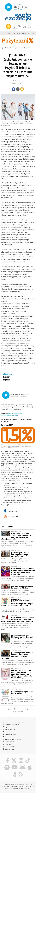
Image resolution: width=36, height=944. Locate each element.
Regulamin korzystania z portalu (19, 786)
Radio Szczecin (7, 48)
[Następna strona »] (27, 709)
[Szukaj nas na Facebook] (7, 758)
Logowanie (8, 744)
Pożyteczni (16, 48)
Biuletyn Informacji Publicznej (13, 739)
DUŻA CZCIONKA (10, 746)
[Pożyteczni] (18, 40)
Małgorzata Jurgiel (18, 83)
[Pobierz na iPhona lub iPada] (30, 765)
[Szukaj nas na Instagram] (21, 758)
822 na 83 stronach (18, 711)
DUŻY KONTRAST (10, 749)
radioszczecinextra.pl (11, 734)
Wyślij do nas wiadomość (25, 33)
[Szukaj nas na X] (14, 758)
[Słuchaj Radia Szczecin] (8, 7)
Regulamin (7, 379)
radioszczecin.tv (9, 737)
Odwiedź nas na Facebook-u (11, 33)
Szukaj (28, 33)
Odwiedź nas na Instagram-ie (17, 33)
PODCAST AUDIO (13, 511)
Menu (33, 33)
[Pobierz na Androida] (23, 765)
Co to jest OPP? (7, 425)
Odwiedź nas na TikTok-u (20, 33)
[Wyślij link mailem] (22, 89)
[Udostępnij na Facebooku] (13, 89)
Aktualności (24, 48)
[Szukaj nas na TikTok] (27, 758)
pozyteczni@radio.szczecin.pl (9, 415)
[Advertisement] (18, 813)
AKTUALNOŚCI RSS (13, 516)
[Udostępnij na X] (18, 89)
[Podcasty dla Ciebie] (15, 772)
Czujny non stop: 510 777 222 (13, 724)
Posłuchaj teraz (9, 742)
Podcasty (6, 377)
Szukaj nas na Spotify (23, 33)
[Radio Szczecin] (18, 17)
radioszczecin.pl (9, 732)
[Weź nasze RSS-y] (21, 772)
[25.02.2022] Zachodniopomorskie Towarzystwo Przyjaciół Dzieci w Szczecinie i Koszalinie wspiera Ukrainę (17, 65)
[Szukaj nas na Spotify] (7, 765)
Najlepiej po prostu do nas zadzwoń (9, 33)
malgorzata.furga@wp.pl (14, 413)
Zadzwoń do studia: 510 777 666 (14, 722)
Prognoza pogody (10, 729)
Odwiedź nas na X (14, 33)
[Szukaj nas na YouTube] (15, 765)
